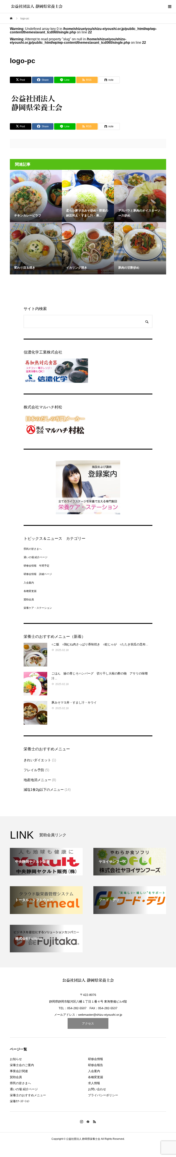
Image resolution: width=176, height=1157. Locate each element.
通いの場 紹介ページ (35, 557)
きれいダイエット (37, 760)
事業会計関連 (19, 1071)
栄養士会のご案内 (22, 1065)
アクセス (88, 1023)
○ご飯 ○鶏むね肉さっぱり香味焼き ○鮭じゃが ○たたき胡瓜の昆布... (100, 644)
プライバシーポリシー (103, 1095)
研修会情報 (95, 1059)
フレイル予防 (34, 770)
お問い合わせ (97, 1089)
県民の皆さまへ (33, 548)
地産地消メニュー (37, 780)
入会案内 (29, 582)
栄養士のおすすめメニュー (28, 1095)
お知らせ (16, 1059)
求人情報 (94, 1083)
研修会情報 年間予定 (36, 565)
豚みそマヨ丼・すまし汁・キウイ (74, 702)
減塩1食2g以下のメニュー (44, 789)
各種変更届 (30, 591)
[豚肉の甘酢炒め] (140, 241)
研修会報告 (95, 1065)
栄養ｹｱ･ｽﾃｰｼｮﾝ (19, 1101)
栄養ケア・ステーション (38, 607)
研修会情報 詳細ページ (38, 574)
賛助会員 (29, 599)
